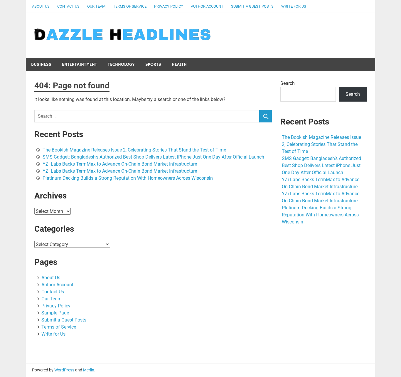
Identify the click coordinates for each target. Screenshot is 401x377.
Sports (153, 64)
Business (41, 64)
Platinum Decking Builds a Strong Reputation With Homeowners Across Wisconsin (128, 178)
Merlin (88, 370)
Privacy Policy (168, 6)
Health (179, 64)
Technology (121, 64)
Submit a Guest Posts (252, 6)
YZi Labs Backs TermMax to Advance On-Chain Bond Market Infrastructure (120, 164)
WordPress (64, 370)
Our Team (96, 6)
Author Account (207, 6)
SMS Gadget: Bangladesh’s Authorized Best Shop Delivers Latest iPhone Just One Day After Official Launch (153, 157)
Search (287, 83)
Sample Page (55, 313)
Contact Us (68, 6)
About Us (41, 6)
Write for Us (293, 6)
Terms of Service (129, 6)
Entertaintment (79, 64)
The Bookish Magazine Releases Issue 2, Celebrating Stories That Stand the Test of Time (134, 150)
